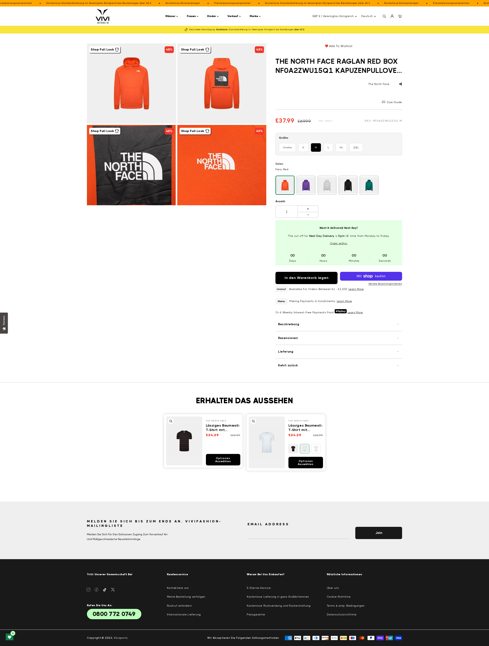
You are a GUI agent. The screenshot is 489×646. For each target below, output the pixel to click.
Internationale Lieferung (184, 614)
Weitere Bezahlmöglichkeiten (385, 283)
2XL (356, 147)
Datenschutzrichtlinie (342, 614)
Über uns (333, 587)
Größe (289, 149)
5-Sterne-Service (259, 587)
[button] (172, 16)
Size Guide (394, 102)
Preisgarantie (256, 614)
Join (378, 533)
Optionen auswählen (223, 460)
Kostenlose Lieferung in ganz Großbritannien (278, 596)
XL (343, 149)
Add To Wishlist (341, 46)
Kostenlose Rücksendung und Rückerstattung (279, 605)
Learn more (344, 301)
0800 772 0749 (114, 614)
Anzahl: (280, 201)
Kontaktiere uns (178, 587)
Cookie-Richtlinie (339, 596)
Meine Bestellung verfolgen (186, 596)
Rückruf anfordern (179, 605)
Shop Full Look (102, 49)
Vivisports (121, 637)
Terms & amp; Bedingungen (346, 605)
